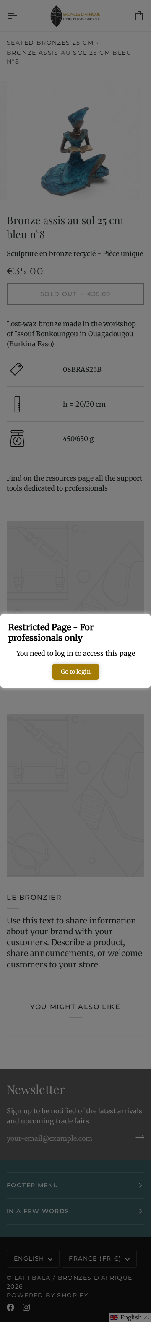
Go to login (76, 671)
